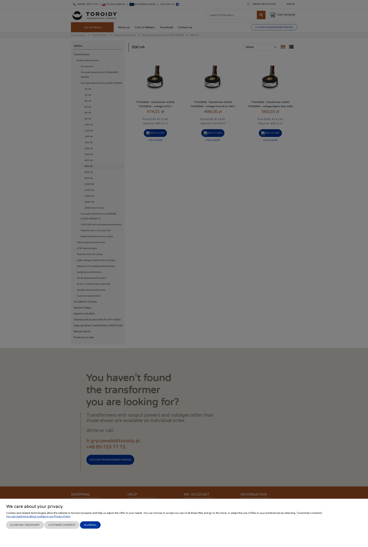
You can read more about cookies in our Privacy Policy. (38, 516)
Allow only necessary (25, 525)
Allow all (90, 525)
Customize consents (61, 525)
